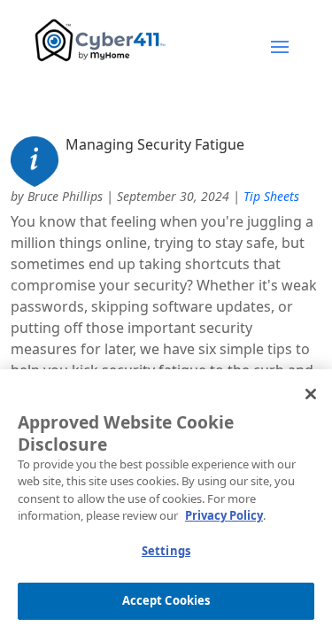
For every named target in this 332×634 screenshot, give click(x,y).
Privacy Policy (224, 515)
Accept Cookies (166, 600)
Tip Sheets (271, 196)
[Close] (310, 394)
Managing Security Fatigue (155, 144)
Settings (166, 551)
